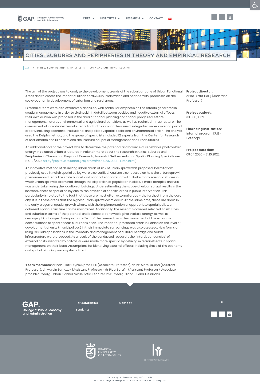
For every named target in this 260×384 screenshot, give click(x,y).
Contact (156, 18)
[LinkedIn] (222, 17)
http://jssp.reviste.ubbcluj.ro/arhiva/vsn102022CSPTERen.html (89, 161)
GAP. (28, 68)
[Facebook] (214, 17)
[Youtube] (230, 17)
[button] (255, 5)
